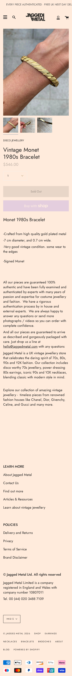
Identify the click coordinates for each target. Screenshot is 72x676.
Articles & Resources (18, 499)
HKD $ (10, 618)
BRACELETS (27, 641)
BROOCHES (44, 641)
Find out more (13, 491)
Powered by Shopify (27, 649)
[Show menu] (5, 17)
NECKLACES (10, 641)
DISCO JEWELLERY (13, 140)
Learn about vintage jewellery (24, 507)
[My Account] (58, 17)
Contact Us (11, 483)
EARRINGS (51, 633)
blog (6, 649)
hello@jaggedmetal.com (20, 346)
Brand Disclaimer (15, 557)
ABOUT (59, 641)
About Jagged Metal (17, 474)
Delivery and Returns (18, 532)
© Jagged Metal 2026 (16, 633)
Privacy (8, 541)
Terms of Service (15, 549)
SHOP (37, 633)
